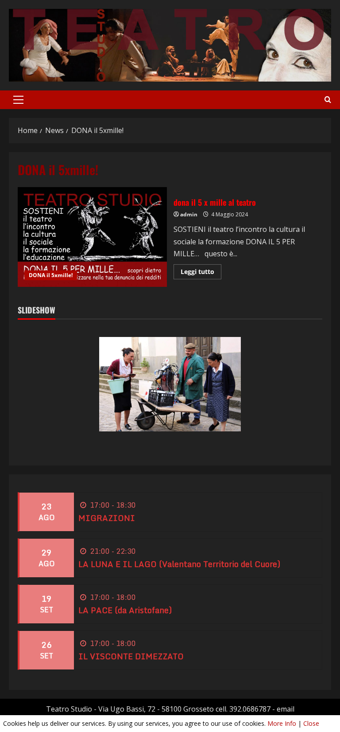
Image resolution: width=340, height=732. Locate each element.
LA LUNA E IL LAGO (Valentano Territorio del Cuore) (179, 564)
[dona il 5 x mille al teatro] (92, 236)
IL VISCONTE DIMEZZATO (131, 656)
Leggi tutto (201, 273)
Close (311, 723)
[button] (18, 99)
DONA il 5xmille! (51, 275)
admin (188, 214)
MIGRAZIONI (106, 518)
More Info (281, 723)
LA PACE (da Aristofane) (125, 610)
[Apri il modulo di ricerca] (328, 99)
